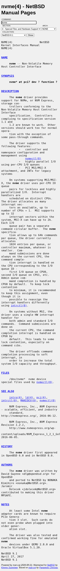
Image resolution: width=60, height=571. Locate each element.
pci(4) (41, 397)
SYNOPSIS (7, 75)
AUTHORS (6, 464)
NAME (4, 57)
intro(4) (15, 397)
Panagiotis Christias (48, 567)
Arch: (47, 26)
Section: (7, 26)
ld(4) (29, 397)
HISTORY (6, 446)
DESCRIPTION (10, 91)
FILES (5, 372)
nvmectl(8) (33, 158)
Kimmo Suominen (9, 567)
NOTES (5, 504)
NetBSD (51, 565)
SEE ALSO (7, 391)
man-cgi (32, 567)
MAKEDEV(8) (28, 400)
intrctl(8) (19, 305)
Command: (7, 19)
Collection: (8, 32)
